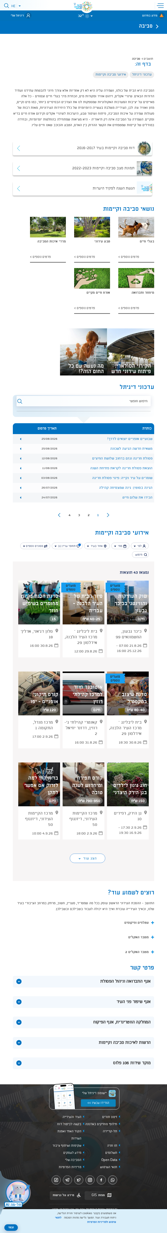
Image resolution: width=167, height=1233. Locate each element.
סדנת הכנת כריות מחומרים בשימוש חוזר (39, 604)
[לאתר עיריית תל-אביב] (86, 6)
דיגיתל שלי (17, 15)
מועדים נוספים (115, 588)
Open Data (109, 1160)
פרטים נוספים (129, 257)
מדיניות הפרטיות (70, 1167)
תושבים (148, 59)
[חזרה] (156, 26)
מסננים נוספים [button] (34, 546)
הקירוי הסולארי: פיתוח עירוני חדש (131, 368)
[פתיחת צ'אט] (16, 1193)
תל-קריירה (110, 1131)
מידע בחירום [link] (149, 15)
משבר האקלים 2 (137, 952)
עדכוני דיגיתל (142, 75)
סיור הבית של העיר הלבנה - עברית (88, 604)
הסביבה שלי (73, 1160)
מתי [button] (120, 546)
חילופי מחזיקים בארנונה (101, 1124)
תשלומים (111, 1153)
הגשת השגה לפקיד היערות (114, 188)
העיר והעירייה (72, 1117)
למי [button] (139, 546)
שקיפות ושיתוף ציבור (66, 1146)
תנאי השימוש (108, 1167)
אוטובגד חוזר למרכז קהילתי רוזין (88, 695)
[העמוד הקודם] (59, 515)
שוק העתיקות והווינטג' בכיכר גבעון (131, 604)
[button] (161, 5)
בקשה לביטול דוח (69, 1124)
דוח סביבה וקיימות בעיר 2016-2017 (106, 148)
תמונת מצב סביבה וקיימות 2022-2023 (103, 168)
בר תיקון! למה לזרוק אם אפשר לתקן (41, 785)
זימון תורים (109, 1117)
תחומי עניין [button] (68, 546)
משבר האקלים (138, 937)
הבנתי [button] (11, 1227)
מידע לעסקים (72, 1153)
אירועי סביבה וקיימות (110, 75)
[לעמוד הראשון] (108, 515)
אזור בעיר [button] (97, 546)
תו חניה (112, 1146)
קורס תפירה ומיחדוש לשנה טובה (87, 785)
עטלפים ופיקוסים (136, 923)
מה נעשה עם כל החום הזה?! (86, 368)
